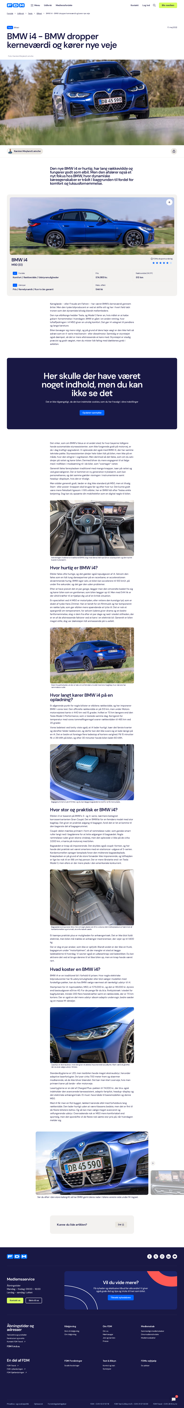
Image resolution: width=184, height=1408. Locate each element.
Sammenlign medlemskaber (152, 1331)
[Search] (154, 5)
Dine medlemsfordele (150, 1334)
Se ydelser (145, 1365)
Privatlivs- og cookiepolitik (18, 1404)
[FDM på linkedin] (168, 1256)
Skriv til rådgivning (71, 1331)
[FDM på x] (156, 1256)
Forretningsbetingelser (57, 1404)
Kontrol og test (109, 1365)
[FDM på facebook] (149, 1256)
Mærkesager (108, 1334)
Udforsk (20, 13)
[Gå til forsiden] (16, 5)
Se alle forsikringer (71, 1365)
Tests (30, 13)
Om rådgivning (70, 1334)
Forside (10, 13)
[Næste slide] (153, 1163)
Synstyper (107, 1369)
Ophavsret (38, 1404)
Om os (105, 1331)
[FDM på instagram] (162, 1256)
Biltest (39, 13)
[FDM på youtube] (174, 1256)
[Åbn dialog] (169, 202)
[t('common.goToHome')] (17, 1256)
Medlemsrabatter (148, 1338)
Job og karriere (109, 1338)
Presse (105, 1341)
